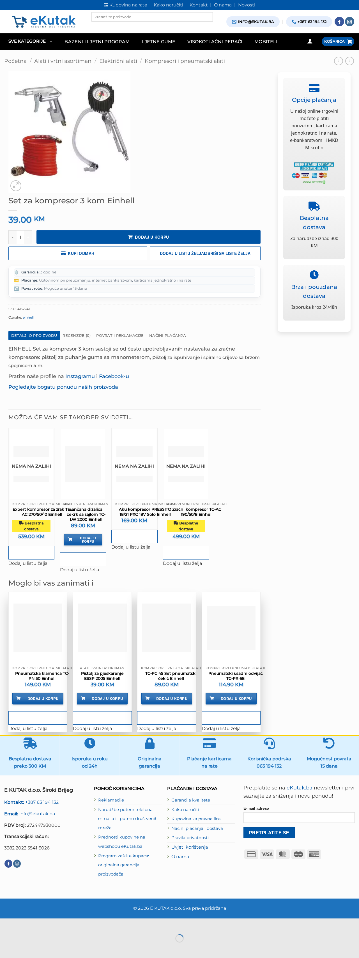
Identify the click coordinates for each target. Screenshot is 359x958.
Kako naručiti (185, 809)
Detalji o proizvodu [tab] (34, 335)
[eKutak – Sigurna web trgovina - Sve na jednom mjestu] (43, 21)
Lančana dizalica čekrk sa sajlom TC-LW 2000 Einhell (86, 514)
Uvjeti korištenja (189, 847)
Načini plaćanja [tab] (167, 335)
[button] (30, 41)
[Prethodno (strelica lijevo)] (5, 948)
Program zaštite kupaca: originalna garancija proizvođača (123, 865)
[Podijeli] (39, 924)
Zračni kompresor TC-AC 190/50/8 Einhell (196, 512)
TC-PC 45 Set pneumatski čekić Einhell (171, 676)
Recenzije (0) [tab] (77, 335)
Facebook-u (114, 376)
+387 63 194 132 (31, 802)
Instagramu (80, 376)
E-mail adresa (256, 808)
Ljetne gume (159, 41)
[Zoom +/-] (5, 924)
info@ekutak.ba (29, 813)
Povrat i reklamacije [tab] (120, 335)
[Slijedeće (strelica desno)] (22, 948)
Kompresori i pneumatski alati (185, 61)
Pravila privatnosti (190, 837)
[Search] (96, 26)
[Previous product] (349, 61)
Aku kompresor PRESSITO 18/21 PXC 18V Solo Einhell (145, 512)
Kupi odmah (81, 253)
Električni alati (118, 61)
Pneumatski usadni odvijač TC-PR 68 (235, 676)
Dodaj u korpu (152, 237)
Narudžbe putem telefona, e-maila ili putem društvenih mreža (128, 818)
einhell (28, 317)
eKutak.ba (299, 788)
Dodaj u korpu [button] (88, 539)
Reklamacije (111, 800)
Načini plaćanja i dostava (197, 828)
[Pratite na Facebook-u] (339, 21)
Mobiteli (266, 41)
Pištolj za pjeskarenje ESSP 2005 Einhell (102, 676)
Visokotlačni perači (214, 41)
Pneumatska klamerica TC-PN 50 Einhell (42, 676)
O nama (180, 856)
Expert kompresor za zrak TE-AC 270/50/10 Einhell (42, 512)
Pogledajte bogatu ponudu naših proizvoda (63, 387)
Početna (15, 61)
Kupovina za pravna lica (196, 818)
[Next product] (338, 61)
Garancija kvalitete (190, 800)
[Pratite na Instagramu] (350, 21)
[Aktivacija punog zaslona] (22, 924)
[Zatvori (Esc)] (55, 924)
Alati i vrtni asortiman (62, 61)
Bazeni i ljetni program (97, 41)
